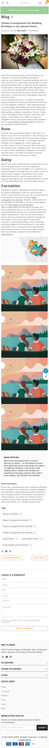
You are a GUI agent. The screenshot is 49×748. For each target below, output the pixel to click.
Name (4, 579)
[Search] (7, 3)
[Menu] (3, 3)
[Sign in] (40, 3)
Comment (6, 601)
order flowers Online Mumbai (20, 122)
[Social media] (45, 376)
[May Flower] (24, 3)
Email (4, 590)
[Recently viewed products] (45, 370)
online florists (7, 234)
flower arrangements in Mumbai (19, 198)
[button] (45, 382)
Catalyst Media (24, 740)
